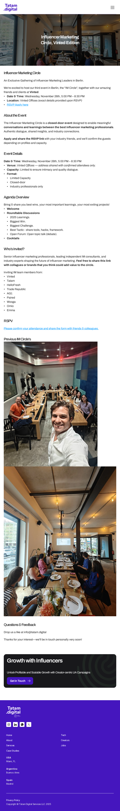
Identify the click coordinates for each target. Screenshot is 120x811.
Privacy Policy (13, 800)
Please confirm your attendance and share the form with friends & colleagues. (51, 328)
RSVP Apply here (17, 104)
